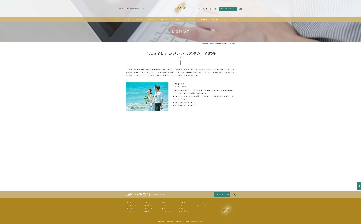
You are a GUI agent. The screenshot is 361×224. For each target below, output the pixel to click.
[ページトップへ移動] (233, 194)
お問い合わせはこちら (228, 8)
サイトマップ (201, 205)
